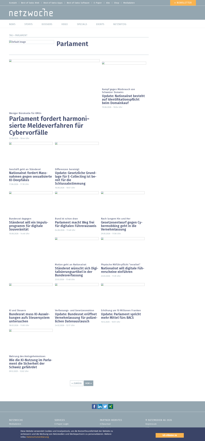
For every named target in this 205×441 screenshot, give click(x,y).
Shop (116, 3)
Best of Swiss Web (30, 3)
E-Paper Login (62, 424)
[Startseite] (31, 13)
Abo (108, 3)
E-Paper (98, 3)
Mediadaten (129, 3)
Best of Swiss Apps (53, 3)
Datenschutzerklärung (37, 437)
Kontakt (13, 3)
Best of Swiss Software (78, 3)
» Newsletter (183, 3)
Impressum (151, 424)
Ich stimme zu (170, 435)
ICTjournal (105, 424)
